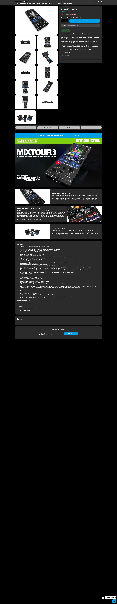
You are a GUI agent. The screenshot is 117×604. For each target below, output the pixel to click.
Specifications (47, 127)
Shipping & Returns (66, 55)
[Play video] (58, 162)
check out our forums (47, 321)
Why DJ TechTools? (66, 52)
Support (69, 127)
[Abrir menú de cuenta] (98, 1)
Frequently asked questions (67, 58)
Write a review (71, 333)
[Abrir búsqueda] (95, 1)
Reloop (63, 11)
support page (26, 321)
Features (26, 127)
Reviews (91, 127)
